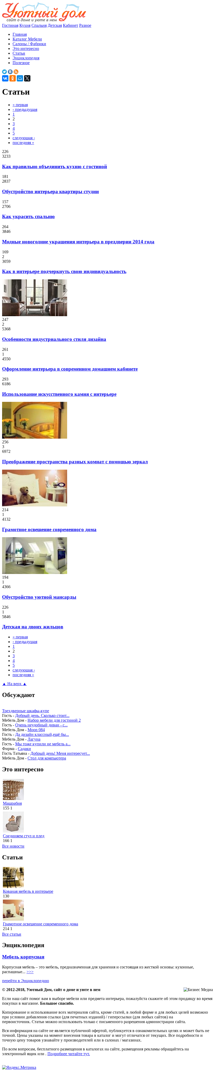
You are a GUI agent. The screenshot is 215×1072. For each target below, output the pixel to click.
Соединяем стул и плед (23, 836)
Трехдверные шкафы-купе (25, 711)
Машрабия (12, 803)
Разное (85, 25)
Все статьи (11, 934)
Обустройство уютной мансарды (39, 597)
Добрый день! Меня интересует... (60, 753)
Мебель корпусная (23, 957)
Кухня (24, 25)
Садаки (24, 748)
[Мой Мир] (20, 78)
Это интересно (26, 48)
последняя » (23, 142)
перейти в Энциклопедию (25, 980)
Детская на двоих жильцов (32, 626)
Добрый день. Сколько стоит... (42, 715)
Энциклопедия (26, 58)
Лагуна (34, 739)
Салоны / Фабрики (29, 44)
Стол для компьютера (47, 758)
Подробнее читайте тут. (68, 1054)
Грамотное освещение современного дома (49, 529)
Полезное (21, 62)
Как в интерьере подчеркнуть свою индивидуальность (64, 271)
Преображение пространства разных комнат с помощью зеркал (75, 461)
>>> (30, 972)
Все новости (13, 846)
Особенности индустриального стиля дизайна (54, 339)
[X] (27, 78)
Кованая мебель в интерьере (28, 891)
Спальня (39, 25)
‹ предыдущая (25, 109)
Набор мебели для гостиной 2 (54, 720)
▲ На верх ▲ (14, 683)
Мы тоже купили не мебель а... (43, 744)
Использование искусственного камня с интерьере (59, 394)
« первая (20, 104)
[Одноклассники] (12, 78)
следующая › (24, 138)
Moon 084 (36, 729)
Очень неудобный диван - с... (41, 725)
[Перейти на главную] (44, 20)
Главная (20, 34)
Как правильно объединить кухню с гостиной (54, 166)
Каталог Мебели (27, 39)
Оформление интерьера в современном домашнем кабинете (70, 369)
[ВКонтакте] (5, 78)
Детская (55, 25)
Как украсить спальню (28, 216)
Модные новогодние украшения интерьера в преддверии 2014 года (78, 241)
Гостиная (10, 25)
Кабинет (70, 25)
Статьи (19, 53)
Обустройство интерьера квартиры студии (50, 191)
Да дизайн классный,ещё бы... (42, 734)
